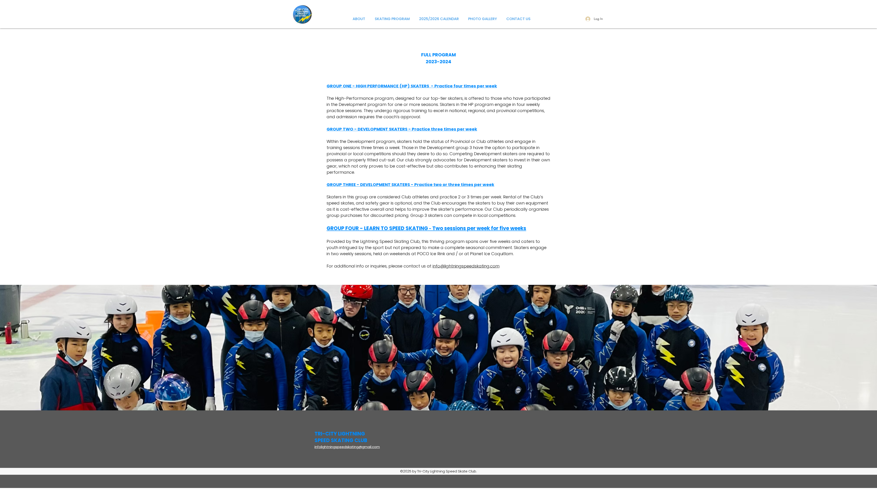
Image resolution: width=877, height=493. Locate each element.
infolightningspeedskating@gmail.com (347, 446)
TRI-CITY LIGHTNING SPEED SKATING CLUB (340, 437)
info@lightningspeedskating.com (466, 266)
